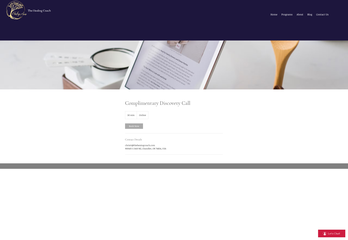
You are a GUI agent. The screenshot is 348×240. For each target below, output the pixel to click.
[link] (134, 126)
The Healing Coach (39, 11)
